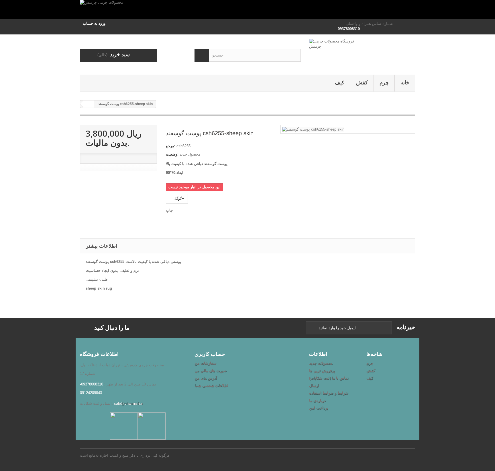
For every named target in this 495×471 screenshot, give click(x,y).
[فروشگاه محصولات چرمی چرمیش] (362, 53)
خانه (404, 83)
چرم (384, 83)
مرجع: (170, 146)
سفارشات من (205, 363)
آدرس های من (206, 378)
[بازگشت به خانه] (88, 104)
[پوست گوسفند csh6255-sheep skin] (313, 129)
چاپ (169, 210)
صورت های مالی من (211, 371)
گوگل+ (178, 198)
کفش (362, 83)
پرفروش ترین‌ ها (322, 371)
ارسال (314, 385)
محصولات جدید (321, 363)
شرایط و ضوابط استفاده (328, 393)
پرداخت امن (318, 408)
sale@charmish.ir (128, 403)
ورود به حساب (94, 23)
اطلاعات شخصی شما (211, 385)
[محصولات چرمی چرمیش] (247, 9)
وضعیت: (172, 154)
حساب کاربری (210, 353)
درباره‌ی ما (317, 400)
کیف (339, 83)
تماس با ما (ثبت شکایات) (329, 378)
